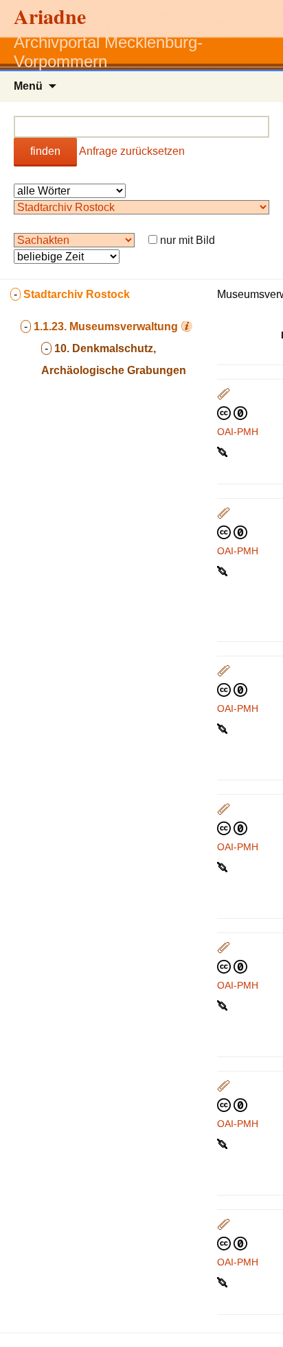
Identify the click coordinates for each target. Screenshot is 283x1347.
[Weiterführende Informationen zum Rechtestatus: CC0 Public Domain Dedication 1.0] (232, 412)
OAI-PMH (237, 431)
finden (45, 151)
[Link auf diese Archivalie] (223, 450)
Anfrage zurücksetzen (132, 151)
